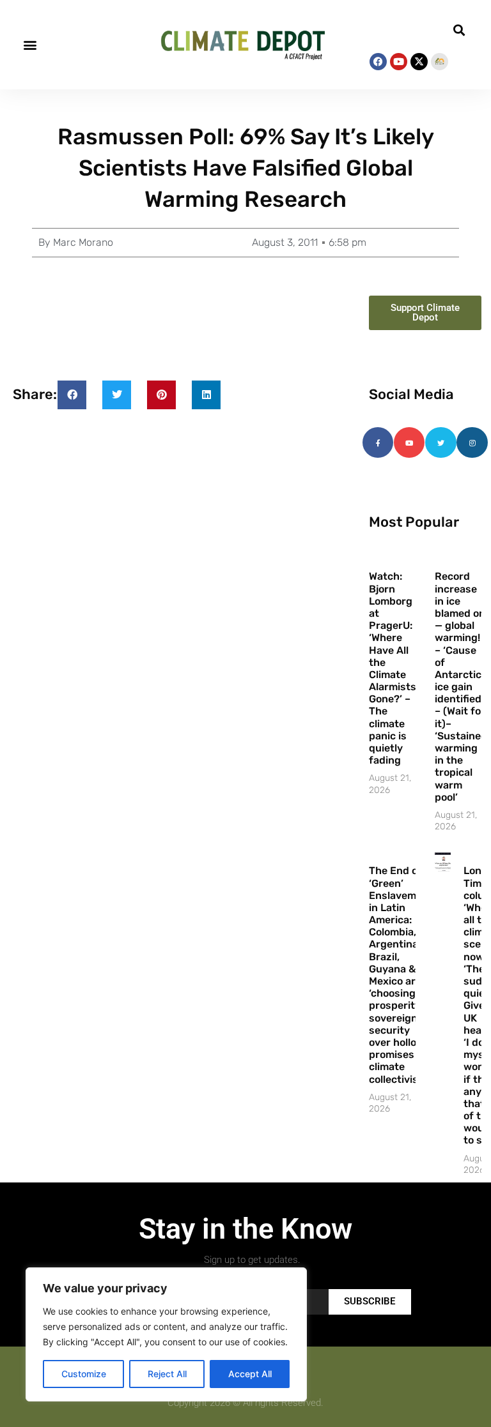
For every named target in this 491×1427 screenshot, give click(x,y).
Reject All (167, 1373)
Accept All (250, 1373)
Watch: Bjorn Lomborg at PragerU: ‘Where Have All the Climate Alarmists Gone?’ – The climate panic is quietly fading (392, 668)
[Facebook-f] (377, 442)
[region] (166, 1334)
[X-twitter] (419, 61)
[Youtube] (398, 61)
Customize (83, 1373)
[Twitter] (440, 442)
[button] (29, 45)
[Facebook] (378, 61)
